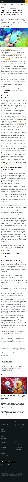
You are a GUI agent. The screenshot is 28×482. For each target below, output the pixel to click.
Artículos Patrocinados (19, 424)
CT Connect (3, 458)
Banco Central (13, 186)
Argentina (9, 49)
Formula (2, 444)
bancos (25, 73)
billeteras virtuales (17, 54)
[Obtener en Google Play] (12, 461)
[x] (2, 465)
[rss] (11, 465)
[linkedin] (4, 465)
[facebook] (9, 465)
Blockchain (3, 433)
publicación (7, 59)
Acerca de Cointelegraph (20, 444)
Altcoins (2, 436)
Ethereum (3, 431)
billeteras (13, 264)
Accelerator (3, 447)
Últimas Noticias (4, 17)
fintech (23, 100)
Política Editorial (18, 447)
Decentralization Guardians (4, 452)
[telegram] (6, 465)
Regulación (3, 438)
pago (2, 70)
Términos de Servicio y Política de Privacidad (9, 479)
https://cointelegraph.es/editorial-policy (8, 352)
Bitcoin (2, 429)
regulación (10, 222)
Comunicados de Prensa (20, 426)
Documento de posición (7, 182)
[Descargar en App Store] (4, 461)
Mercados (3, 426)
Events (2, 449)
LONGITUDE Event (5, 455)
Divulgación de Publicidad (18, 450)
